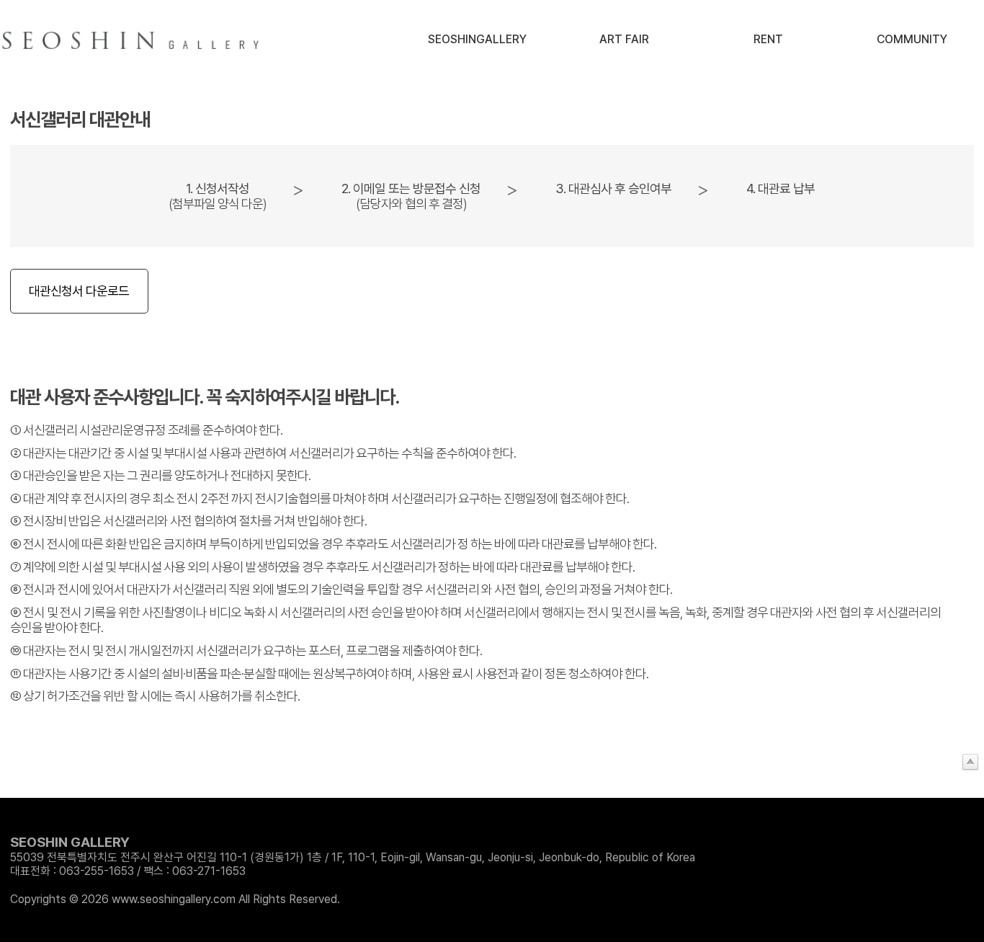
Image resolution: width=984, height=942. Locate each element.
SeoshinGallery (477, 39)
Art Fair (624, 39)
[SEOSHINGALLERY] (133, 40)
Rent (768, 39)
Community (912, 39)
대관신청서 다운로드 (79, 290)
